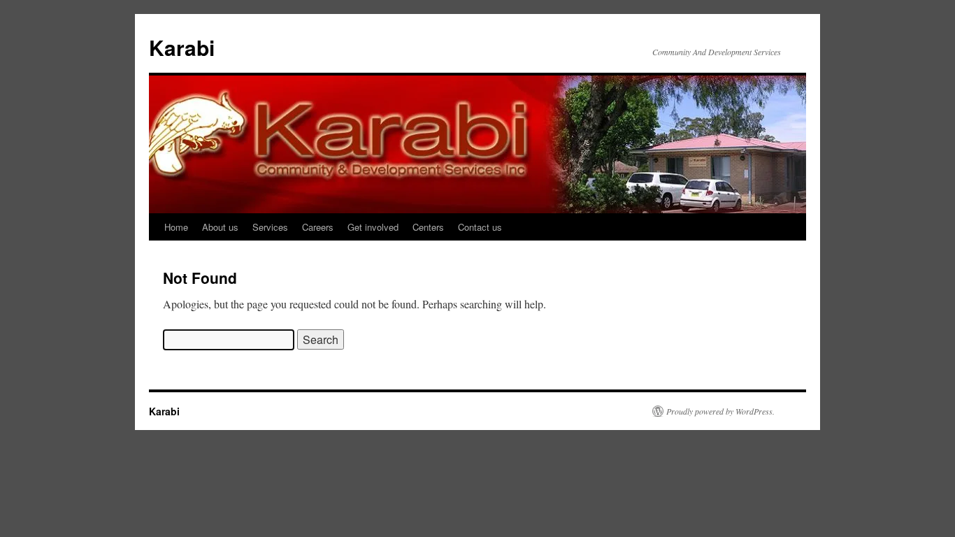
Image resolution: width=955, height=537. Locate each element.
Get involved (372, 227)
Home (176, 227)
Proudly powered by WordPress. (720, 411)
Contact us (480, 227)
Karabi (182, 47)
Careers (317, 227)
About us (220, 227)
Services (270, 227)
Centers (428, 227)
